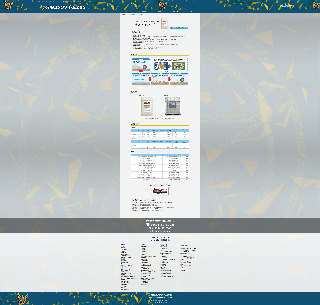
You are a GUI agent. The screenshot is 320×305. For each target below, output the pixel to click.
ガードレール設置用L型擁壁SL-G (129, 278)
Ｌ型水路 (143, 249)
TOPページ (125, 14)
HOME (128, 11)
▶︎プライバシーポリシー (164, 302)
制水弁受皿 (143, 257)
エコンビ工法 (124, 249)
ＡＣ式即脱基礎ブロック (166, 251)
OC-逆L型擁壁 (124, 284)
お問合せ (167, 301)
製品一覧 (157, 301)
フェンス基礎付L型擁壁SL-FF (128, 276)
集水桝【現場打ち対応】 (146, 265)
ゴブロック (123, 287)
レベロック (163, 256)
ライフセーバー (124, 246)
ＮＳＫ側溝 (123, 260)
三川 (161, 254)
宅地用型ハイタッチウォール (128, 275)
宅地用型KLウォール (126, 273)
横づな (182, 259)
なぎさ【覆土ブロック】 (186, 256)
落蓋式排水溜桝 (144, 262)
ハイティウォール (125, 286)
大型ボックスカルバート (127, 267)
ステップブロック (184, 251)
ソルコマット (183, 247)
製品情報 (144, 11)
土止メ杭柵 (143, 246)
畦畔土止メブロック (125, 281)
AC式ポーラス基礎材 (126, 257)
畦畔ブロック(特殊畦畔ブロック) (148, 256)
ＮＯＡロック (163, 258)
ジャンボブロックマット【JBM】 (188, 248)
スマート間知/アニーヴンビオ (167, 259)
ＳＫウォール (124, 271)
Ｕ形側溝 (123, 251)
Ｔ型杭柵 (143, 248)
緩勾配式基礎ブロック (165, 253)
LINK (192, 11)
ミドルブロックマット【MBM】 (188, 250)
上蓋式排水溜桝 (144, 260)
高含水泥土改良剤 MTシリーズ (148, 270)
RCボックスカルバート (126, 265)
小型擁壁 (123, 279)
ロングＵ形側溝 (124, 254)
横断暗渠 (123, 259)
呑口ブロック (144, 259)
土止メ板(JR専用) (125, 289)
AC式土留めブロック (126, 282)
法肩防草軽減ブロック (126, 256)
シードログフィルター (146, 268)
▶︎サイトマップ (154, 302)
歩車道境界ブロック (125, 262)
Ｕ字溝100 (123, 252)
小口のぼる (163, 264)
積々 (161, 250)
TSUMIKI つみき (164, 248)
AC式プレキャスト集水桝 (147, 264)
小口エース (163, 265)
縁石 (122, 263)
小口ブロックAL (164, 262)
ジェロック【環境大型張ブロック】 (189, 258)
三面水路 (143, 251)
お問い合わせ (176, 11)
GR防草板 (143, 267)
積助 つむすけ (163, 246)
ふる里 (162, 261)
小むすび (162, 267)
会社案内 (160, 11)
